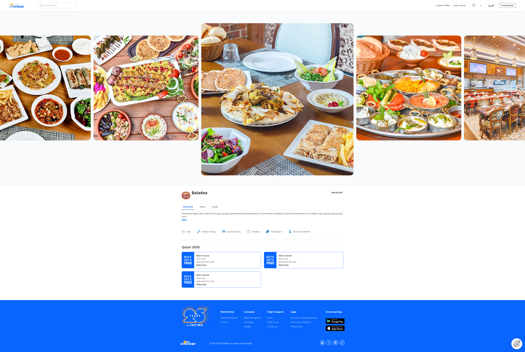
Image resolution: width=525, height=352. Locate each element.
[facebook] (328, 342)
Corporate (248, 322)
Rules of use (201, 265)
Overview (188, 206)
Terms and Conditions (301, 322)
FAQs (269, 318)
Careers (247, 327)
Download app (507, 5)
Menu (202, 206)
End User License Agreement (304, 318)
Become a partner (252, 318)
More (184, 219)
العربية (491, 5)
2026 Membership (229, 318)
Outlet (215, 206)
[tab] (184, 290)
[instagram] (335, 342)
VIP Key (224, 322)
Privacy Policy (297, 327)
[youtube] (322, 342)
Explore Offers (443, 5)
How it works (459, 5)
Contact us (272, 327)
